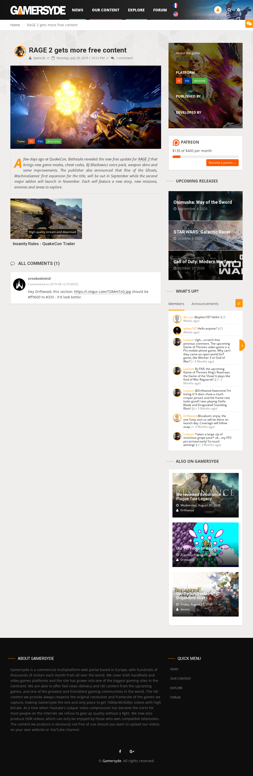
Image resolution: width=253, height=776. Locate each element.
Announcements (205, 303)
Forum (160, 9)
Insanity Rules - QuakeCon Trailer (44, 243)
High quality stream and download (52, 232)
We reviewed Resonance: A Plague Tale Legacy (200, 496)
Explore (136, 9)
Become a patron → (222, 162)
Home (15, 25)
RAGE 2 (144, 158)
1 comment (124, 58)
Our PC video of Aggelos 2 (200, 548)
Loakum (188, 340)
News (77, 9)
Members (176, 303)
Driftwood (190, 416)
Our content (105, 9)
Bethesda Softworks (190, 102)
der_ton (188, 317)
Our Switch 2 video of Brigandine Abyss (195, 595)
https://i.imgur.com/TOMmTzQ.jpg (102, 291)
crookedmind (39, 278)
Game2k (39, 58)
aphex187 (190, 328)
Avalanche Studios (189, 118)
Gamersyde (112, 760)
